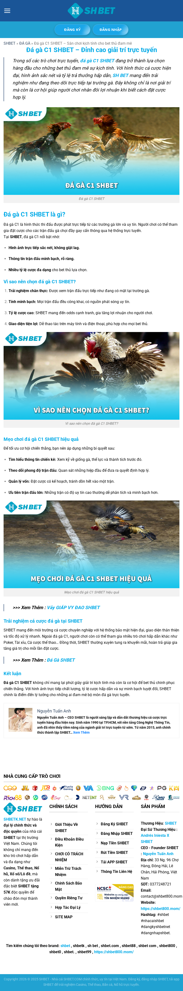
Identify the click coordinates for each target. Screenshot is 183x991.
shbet (65, 945)
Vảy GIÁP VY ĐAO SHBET (73, 607)
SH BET (120, 75)
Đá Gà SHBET (61, 660)
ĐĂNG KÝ (72, 29)
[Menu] (7, 10)
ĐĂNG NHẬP (111, 29)
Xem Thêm (81, 732)
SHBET (171, 823)
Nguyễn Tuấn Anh (158, 853)
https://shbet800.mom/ (114, 952)
